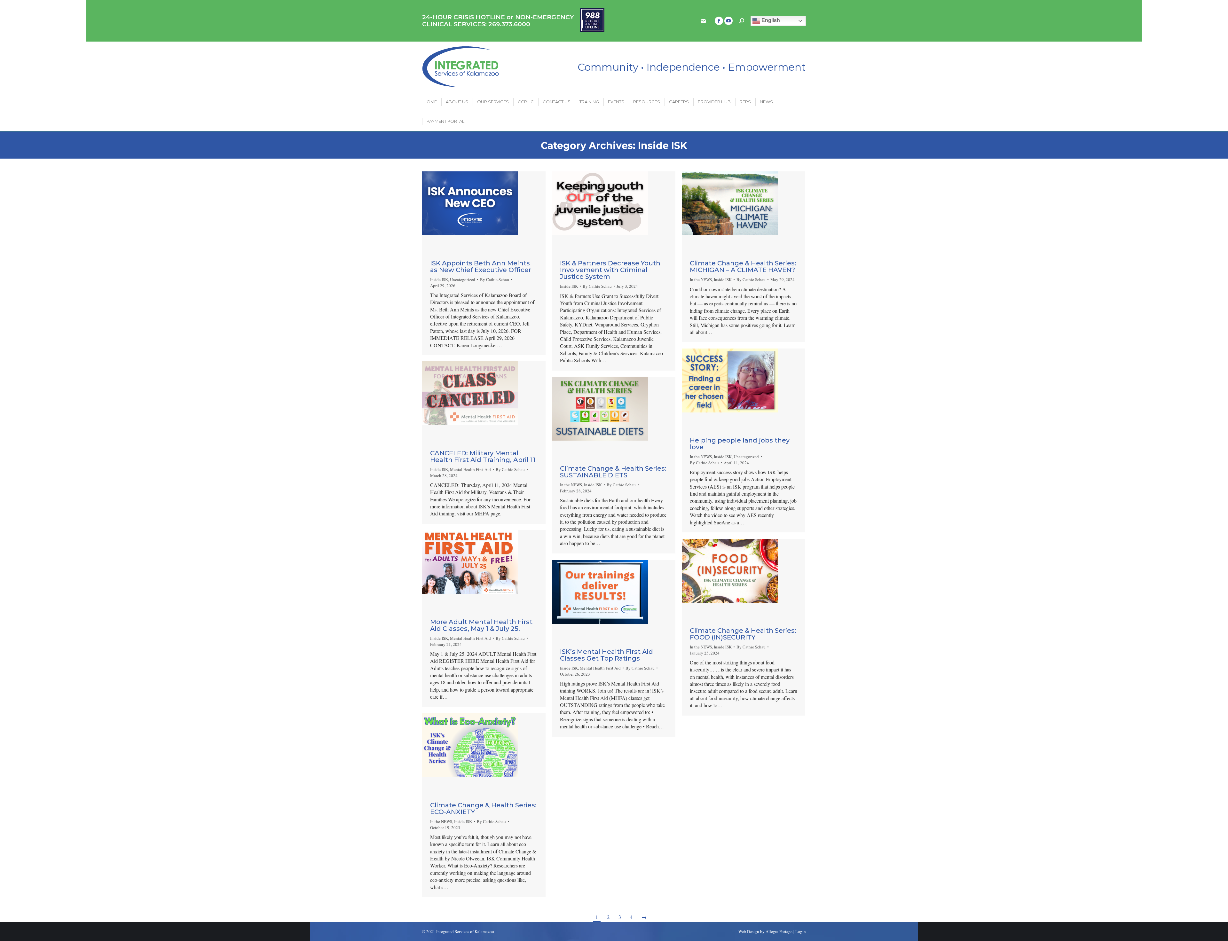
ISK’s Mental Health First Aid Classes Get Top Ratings (606, 655)
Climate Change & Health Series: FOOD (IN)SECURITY (743, 634)
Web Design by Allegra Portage (765, 931)
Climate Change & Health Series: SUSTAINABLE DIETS (613, 472)
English (770, 20)
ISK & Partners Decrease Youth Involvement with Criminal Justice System (610, 269)
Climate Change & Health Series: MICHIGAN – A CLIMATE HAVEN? (743, 266)
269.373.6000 (509, 24)
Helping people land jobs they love (740, 443)
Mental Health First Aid (470, 469)
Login (800, 931)
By (494, 279)
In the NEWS (701, 279)
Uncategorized (462, 279)
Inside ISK (439, 279)
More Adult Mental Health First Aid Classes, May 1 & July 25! (481, 625)
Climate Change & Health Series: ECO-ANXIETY (483, 808)
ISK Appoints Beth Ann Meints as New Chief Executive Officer (480, 266)
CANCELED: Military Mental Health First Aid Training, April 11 (482, 456)
